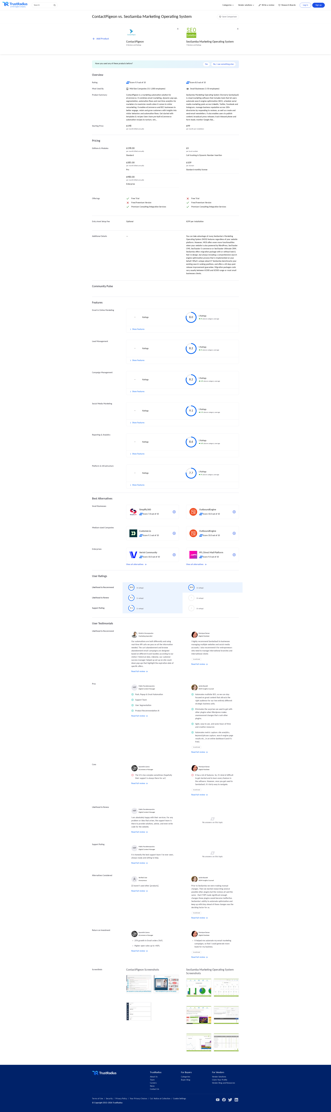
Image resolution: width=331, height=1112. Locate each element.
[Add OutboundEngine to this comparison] (234, 511)
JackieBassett (203, 686)
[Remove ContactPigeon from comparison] (178, 29)
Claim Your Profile (219, 1080)
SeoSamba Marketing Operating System (210, 41)
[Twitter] (230, 1100)
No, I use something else (223, 64)
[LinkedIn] (236, 1100)
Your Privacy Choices (138, 1099)
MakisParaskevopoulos (147, 686)
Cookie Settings (179, 1099)
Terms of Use (97, 1099)
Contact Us (154, 1089)
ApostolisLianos (144, 767)
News (152, 1086)
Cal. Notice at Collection (160, 1099)
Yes (206, 64)
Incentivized (196, 659)
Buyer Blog (185, 1080)
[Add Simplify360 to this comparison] (174, 511)
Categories (227, 5)
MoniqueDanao (204, 633)
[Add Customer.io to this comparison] (174, 533)
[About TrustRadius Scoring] (128, 82)
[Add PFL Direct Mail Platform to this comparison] (234, 554)
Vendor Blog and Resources (223, 1083)
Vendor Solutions (219, 1077)
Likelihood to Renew (100, 598)
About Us (153, 1077)
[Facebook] (224, 1100)
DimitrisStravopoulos (146, 633)
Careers (153, 1083)
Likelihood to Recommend (103, 587)
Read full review (138, 671)
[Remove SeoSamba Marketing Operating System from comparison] (238, 29)
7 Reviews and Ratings (193, 45)
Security (109, 1099)
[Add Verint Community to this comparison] (174, 554)
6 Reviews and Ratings (133, 45)
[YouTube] (218, 1100)
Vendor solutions (245, 5)
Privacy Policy (121, 1099)
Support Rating (98, 608)
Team (152, 1080)
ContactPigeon (135, 41)
